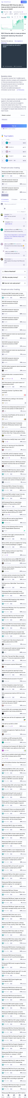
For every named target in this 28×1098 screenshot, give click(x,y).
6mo (12, 222)
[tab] (5, 199)
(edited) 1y (18, 244)
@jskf (5, 216)
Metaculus (4, 119)
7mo (11, 214)
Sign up (24, 2)
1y (21, 229)
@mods (10, 223)
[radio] (15, 17)
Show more (5, 195)
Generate (23, 115)
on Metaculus (20, 90)
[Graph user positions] (12, 17)
